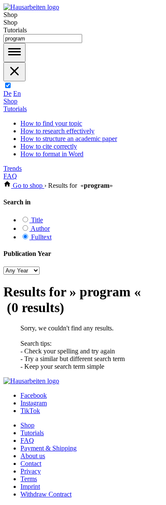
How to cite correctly (48, 146)
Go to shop (27, 185)
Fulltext (40, 237)
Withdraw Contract (46, 494)
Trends (12, 168)
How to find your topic (51, 123)
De (7, 93)
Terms (28, 478)
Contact (30, 463)
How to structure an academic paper (68, 138)
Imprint (30, 486)
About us (32, 455)
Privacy (30, 471)
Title (36, 220)
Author (39, 228)
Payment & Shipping (48, 448)
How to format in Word (51, 154)
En (17, 93)
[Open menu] (14, 52)
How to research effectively (57, 131)
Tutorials (15, 108)
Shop (10, 101)
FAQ (10, 176)
